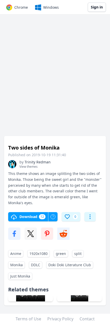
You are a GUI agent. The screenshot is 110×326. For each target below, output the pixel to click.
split (78, 253)
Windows (51, 7)
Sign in (97, 7)
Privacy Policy (60, 319)
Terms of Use (28, 319)
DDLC (35, 264)
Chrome (21, 7)
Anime (15, 253)
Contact (87, 319)
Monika (16, 264)
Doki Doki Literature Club (69, 264)
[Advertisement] (55, 78)
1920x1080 (38, 253)
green (61, 253)
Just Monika (20, 276)
